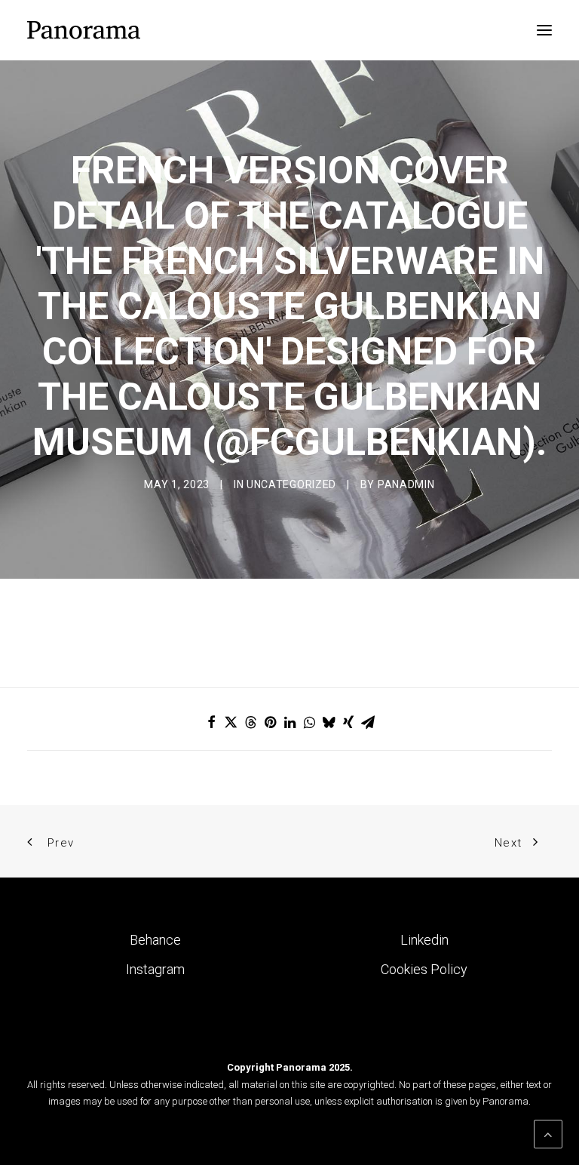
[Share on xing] (348, 722)
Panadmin (406, 484)
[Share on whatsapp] (309, 722)
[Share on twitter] (231, 722)
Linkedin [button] (424, 940)
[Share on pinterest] (270, 722)
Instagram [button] (155, 969)
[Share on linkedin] (289, 722)
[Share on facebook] (211, 722)
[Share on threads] (250, 722)
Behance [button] (155, 940)
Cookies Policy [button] (424, 969)
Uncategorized (291, 484)
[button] (544, 30)
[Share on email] (368, 722)
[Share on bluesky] (329, 722)
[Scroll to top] (548, 1133)
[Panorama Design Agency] (83, 30)
